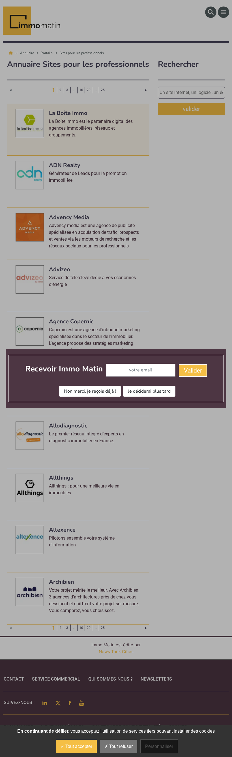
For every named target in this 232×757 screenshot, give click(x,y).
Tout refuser (120, 746)
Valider (193, 370)
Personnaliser (159, 746)
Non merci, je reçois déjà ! (90, 391)
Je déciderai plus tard (149, 391)
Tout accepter (78, 746)
